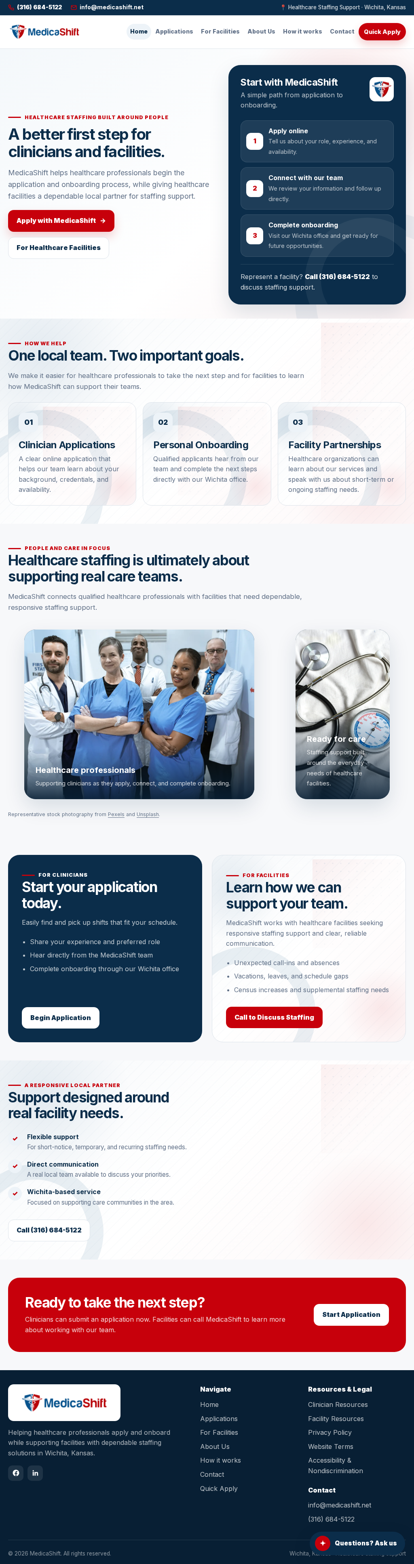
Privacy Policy (330, 1432)
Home (139, 31)
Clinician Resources (338, 1404)
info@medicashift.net (339, 1505)
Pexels (116, 814)
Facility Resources (336, 1419)
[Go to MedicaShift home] (44, 31)
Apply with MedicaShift (61, 220)
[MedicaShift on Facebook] (15, 1473)
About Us (261, 31)
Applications (174, 31)
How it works (302, 31)
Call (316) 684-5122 (337, 277)
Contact (342, 31)
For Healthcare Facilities (59, 248)
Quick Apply (382, 31)
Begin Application (60, 1018)
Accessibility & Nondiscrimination (335, 1465)
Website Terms (330, 1446)
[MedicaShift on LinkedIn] (35, 1473)
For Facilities (220, 31)
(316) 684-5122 (331, 1519)
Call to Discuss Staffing (274, 1017)
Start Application (351, 1314)
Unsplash (148, 814)
